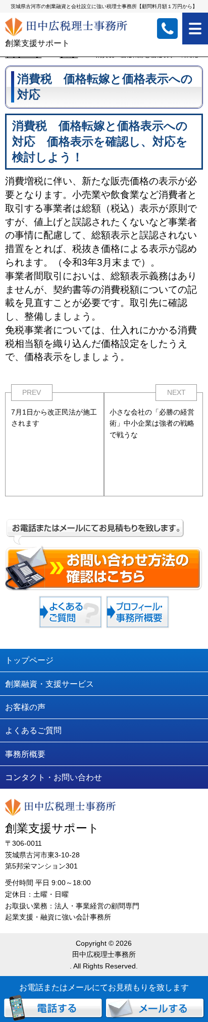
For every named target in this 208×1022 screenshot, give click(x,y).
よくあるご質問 (33, 730)
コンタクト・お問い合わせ (53, 777)
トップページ (29, 660)
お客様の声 (25, 706)
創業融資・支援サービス (49, 683)
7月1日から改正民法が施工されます (54, 418)
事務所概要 (25, 753)
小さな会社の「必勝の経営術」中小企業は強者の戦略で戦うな (152, 423)
